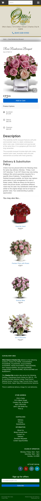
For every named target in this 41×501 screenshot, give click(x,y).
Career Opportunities (20, 440)
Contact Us (20, 434)
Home (5, 39)
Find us (20, 408)
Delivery (20, 420)
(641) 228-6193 (21, 33)
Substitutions (20, 424)
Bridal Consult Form (20, 432)
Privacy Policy (5, 498)
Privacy (20, 422)
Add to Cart (20, 101)
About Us (20, 430)
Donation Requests (20, 438)
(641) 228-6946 (19, 406)
